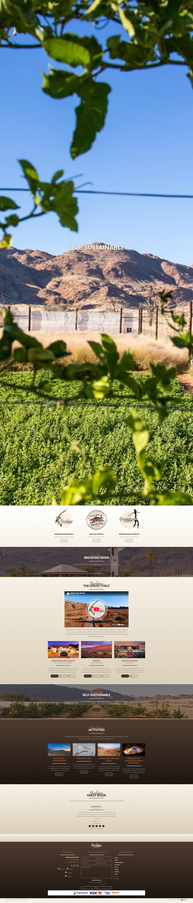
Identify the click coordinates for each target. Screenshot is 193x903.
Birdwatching (109, 758)
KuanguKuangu (130, 661)
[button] (93, 504)
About (80, 3)
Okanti (96, 661)
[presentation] (9, 253)
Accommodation (90, 3)
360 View (63, 676)
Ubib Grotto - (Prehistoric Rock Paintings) (59, 760)
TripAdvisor (99, 829)
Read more (101, 259)
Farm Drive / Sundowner (84, 759)
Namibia (119, 3)
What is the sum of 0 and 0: (94, 881)
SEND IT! (96, 887)
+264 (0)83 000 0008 (74, 859)
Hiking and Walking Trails (133, 759)
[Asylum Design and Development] (184, 899)
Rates (125, 3)
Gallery (113, 3)
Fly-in (107, 3)
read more (64, 540)
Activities (101, 3)
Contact (132, 3)
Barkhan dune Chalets (63, 661)
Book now (92, 259)
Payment (117, 878)
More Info (54, 676)
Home (75, 3)
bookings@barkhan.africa (73, 862)
